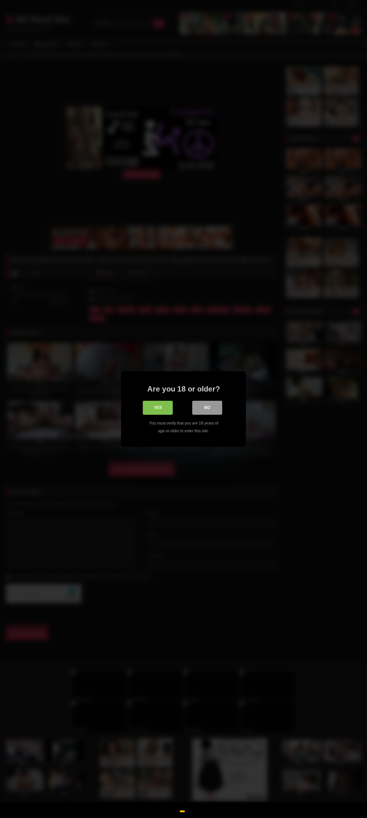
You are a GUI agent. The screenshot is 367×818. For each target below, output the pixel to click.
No (207, 408)
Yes (158, 408)
